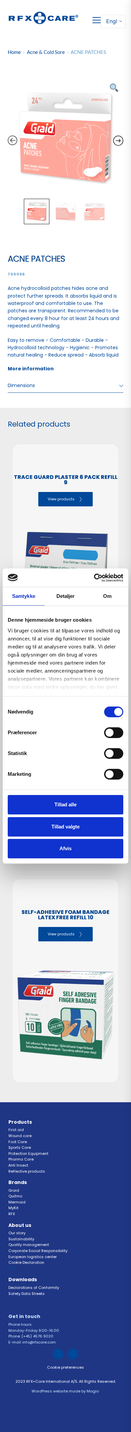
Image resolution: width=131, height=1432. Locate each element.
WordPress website (50, 1391)
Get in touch (24, 1316)
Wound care (20, 1135)
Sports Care (19, 1147)
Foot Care (17, 1141)
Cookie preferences (65, 1367)
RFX (12, 1214)
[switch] (113, 732)
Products (20, 1122)
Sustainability (21, 1239)
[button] (96, 20)
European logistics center (32, 1256)
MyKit (13, 1207)
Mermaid (17, 1202)
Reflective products (26, 1171)
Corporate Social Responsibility (38, 1250)
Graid (13, 1190)
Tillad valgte (65, 826)
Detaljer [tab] (65, 596)
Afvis (65, 848)
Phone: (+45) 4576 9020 (30, 1336)
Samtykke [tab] (23, 596)
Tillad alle (65, 804)
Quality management (29, 1244)
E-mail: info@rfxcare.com (32, 1342)
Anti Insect (18, 1165)
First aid (16, 1129)
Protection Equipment (28, 1153)
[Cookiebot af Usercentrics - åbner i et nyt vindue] (94, 577)
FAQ (12, 1268)
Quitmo (15, 1196)
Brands (17, 1182)
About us (19, 1225)
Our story (17, 1233)
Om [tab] (107, 596)
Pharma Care (21, 1159)
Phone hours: (20, 1324)
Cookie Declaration (26, 1262)
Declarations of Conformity (34, 1287)
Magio (93, 1391)
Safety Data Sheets (27, 1293)
